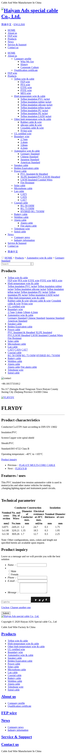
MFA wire (26, 93)
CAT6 (24, 197)
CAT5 (24, 194)
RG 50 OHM (27, 205)
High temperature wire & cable (29, 96)
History (24, 64)
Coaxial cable (21, 202)
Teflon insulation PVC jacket (35, 99)
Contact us (13, 47)
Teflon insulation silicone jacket (36, 104)
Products (12, 38)
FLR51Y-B (21, 468)
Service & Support (17, 44)
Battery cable (20, 214)
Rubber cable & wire (31, 122)
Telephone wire (22, 228)
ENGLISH (19, 24)
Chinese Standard (29, 156)
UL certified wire (22, 133)
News (11, 41)
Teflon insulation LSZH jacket (36, 116)
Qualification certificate (26, 70)
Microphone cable (23, 188)
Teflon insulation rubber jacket (36, 102)
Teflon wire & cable (24, 78)
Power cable (20, 171)
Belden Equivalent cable (26, 168)
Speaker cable (21, 165)
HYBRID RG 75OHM (32, 211)
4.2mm (24, 148)
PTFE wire (26, 90)
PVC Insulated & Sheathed (34, 174)
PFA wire (25, 84)
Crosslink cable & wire (32, 127)
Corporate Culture (30, 67)
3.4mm (24, 142)
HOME (11, 30)
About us (12, 33)
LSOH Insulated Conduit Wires (36, 179)
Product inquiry (9, 459)
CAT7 (24, 200)
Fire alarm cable (29, 225)
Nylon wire (26, 130)
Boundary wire (21, 136)
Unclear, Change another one (16, 607)
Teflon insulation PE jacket (34, 113)
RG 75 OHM (27, 208)
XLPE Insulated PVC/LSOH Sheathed (40, 176)
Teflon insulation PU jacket (34, 110)
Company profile (22, 58)
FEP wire (12, 36)
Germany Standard (30, 153)
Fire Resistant (27, 182)
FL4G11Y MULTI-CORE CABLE (37, 465)
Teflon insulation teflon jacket (35, 107)
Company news (22, 237)
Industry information (24, 240)
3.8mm (24, 145)
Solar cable (19, 185)
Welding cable (21, 217)
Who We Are (27, 61)
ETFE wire (26, 87)
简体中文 (6, 24)
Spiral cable (20, 231)
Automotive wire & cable (27, 151)
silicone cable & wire (31, 125)
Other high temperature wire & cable (32, 119)
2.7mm (24, 139)
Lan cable (19, 191)
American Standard (30, 162)
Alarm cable (20, 220)
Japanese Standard (30, 159)
